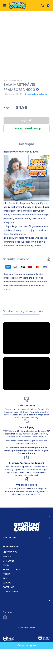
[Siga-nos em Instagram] (5, 617)
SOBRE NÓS (8, 587)
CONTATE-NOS (10, 591)
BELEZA (6, 565)
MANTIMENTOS (10, 552)
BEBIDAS (7, 556)
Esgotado (26, 120)
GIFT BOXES (8, 560)
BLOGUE (7, 582)
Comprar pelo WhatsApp (27, 128)
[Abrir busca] (42, 5)
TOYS (6, 578)
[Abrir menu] (4, 5)
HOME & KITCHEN (11, 569)
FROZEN (6, 574)
